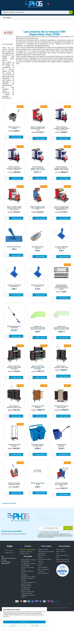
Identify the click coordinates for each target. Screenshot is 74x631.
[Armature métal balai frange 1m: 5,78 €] (37, 278)
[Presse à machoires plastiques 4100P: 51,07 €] (14, 476)
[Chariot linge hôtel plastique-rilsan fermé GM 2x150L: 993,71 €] (37, 359)
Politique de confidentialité (51, 608)
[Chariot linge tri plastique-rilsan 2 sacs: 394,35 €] (61, 359)
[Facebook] (40, 517)
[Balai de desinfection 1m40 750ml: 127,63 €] (14, 319)
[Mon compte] (44, 4)
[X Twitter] (53, 517)
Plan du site (65, 608)
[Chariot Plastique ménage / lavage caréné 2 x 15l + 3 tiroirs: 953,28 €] (14, 160)
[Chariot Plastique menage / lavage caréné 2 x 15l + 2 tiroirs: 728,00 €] (61, 120)
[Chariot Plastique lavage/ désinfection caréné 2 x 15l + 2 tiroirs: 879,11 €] (37, 160)
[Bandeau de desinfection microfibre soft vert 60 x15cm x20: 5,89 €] (37, 319)
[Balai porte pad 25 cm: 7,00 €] (14, 239)
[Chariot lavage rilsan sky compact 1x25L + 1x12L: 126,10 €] (61, 476)
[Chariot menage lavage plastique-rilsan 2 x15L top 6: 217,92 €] (37, 120)
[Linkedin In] (48, 517)
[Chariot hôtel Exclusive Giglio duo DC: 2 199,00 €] (61, 399)
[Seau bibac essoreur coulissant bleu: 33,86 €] (37, 437)
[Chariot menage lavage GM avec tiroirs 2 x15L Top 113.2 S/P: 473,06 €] (14, 200)
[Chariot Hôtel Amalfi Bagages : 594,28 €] (14, 437)
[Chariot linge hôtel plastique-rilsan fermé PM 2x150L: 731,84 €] (14, 359)
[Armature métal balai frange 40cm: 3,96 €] (61, 239)
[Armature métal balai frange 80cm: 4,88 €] (14, 278)
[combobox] (34, 12)
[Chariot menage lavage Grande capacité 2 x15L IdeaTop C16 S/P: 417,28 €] (61, 200)
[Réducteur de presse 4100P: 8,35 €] (37, 476)
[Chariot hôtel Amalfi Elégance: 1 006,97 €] (37, 399)
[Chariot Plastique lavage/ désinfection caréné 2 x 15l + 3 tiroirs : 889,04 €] (61, 160)
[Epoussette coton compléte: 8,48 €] (37, 239)
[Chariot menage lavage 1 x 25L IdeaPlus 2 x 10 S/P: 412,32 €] (37, 200)
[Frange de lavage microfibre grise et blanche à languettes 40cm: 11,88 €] (61, 279)
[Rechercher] (71, 12)
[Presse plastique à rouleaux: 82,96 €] (14, 120)
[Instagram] (44, 517)
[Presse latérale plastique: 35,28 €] (61, 437)
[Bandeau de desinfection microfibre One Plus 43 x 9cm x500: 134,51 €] (61, 319)
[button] (47, 4)
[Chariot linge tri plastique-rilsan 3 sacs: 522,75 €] (14, 399)
